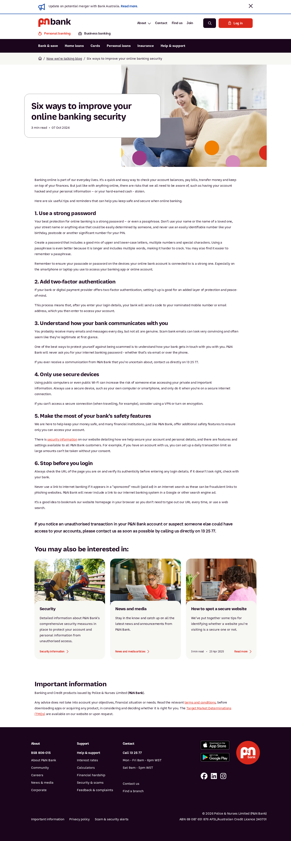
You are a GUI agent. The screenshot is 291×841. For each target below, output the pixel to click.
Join (190, 23)
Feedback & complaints (95, 790)
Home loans (74, 46)
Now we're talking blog (64, 58)
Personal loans (119, 46)
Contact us (131, 784)
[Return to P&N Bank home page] (54, 23)
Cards (95, 46)
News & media (42, 782)
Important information (47, 819)
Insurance (145, 46)
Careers (37, 775)
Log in (238, 23)
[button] (251, 6)
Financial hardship (91, 775)
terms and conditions (200, 702)
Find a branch (133, 791)
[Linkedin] (214, 776)
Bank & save (48, 46)
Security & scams (90, 782)
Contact (161, 23)
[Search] (209, 23)
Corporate (39, 790)
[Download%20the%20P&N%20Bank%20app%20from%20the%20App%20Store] (215, 745)
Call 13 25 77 (132, 753)
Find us (177, 23)
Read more (129, 6)
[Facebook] (204, 776)
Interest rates (87, 760)
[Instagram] (223, 776)
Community (40, 768)
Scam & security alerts (111, 819)
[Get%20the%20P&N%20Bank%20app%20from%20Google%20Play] (215, 757)
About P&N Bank (43, 760)
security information (62, 439)
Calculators (86, 768)
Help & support (173, 46)
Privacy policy (79, 819)
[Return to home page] (40, 58)
